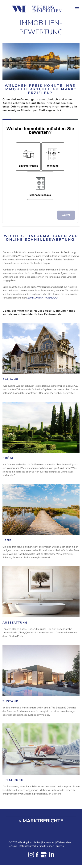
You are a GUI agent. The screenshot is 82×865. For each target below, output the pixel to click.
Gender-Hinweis (54, 846)
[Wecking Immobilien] (41, 9)
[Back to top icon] (74, 857)
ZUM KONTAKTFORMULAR (42, 297)
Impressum (48, 842)
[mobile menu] (77, 7)
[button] (41, 820)
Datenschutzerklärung (31, 846)
